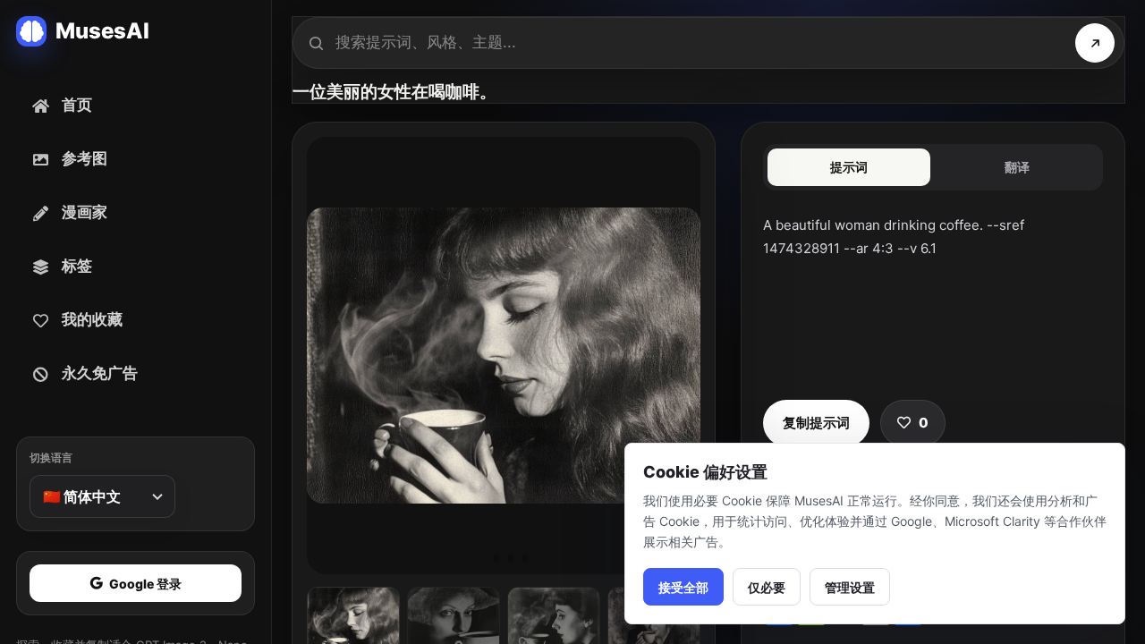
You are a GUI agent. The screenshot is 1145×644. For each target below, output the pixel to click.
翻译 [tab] (1017, 166)
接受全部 (683, 587)
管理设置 (850, 587)
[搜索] (1095, 43)
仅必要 (766, 587)
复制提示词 (816, 422)
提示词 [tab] (849, 166)
